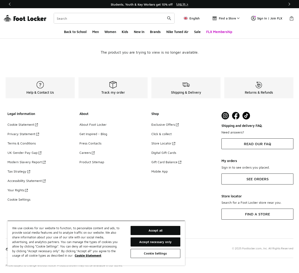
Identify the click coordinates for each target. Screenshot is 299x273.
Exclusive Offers (163, 124)
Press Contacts (90, 143)
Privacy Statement (21, 134)
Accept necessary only (155, 242)
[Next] (289, 4)
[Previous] (9, 4)
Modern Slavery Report (24, 162)
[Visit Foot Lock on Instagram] (225, 116)
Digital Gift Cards (163, 153)
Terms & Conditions (21, 143)
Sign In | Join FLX (269, 18)
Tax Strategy (16, 171)
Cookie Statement (20, 124)
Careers (85, 153)
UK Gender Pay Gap (22, 153)
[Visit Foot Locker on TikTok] (246, 116)
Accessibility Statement (24, 181)
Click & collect (161, 134)
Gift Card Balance (164, 162)
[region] (149, 4)
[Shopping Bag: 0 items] (291, 18)
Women (110, 32)
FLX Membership (219, 32)
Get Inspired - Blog (93, 134)
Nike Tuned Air (177, 32)
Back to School (75, 32)
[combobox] (114, 18)
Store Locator (161, 143)
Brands (155, 32)
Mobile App (159, 171)
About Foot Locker (93, 124)
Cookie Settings (18, 199)
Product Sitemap (91, 162)
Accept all (155, 230)
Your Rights (15, 190)
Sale (197, 32)
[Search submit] (169, 18)
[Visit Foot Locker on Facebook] (236, 116)
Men (95, 32)
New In (139, 32)
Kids (125, 32)
